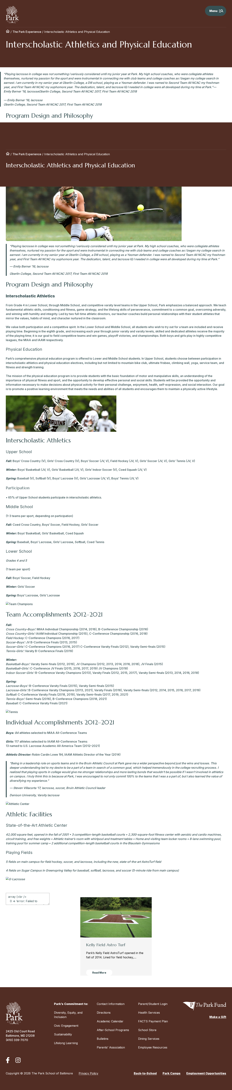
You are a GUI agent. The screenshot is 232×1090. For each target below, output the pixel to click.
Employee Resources (152, 1047)
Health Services (149, 1012)
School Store (147, 1030)
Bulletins (102, 1038)
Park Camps (172, 1073)
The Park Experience (27, 32)
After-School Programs (113, 1030)
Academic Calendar (110, 1021)
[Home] (8, 32)
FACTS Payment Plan (153, 1021)
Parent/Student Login (152, 1004)
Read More (99, 972)
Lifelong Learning (66, 1043)
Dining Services (148, 1038)
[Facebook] (8, 1060)
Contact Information (111, 1004)
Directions (104, 1012)
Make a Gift (217, 1017)
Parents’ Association (111, 1047)
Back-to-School (145, 1073)
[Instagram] (18, 1060)
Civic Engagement (66, 1025)
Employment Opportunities (206, 1073)
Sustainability (63, 1034)
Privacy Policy (88, 1073)
